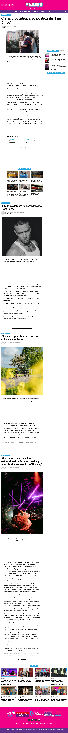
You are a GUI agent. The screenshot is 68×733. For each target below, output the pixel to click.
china (19, 136)
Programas (29, 723)
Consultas (36, 723)
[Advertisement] (25, 73)
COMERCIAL (50, 11)
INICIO (16, 11)
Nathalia (6, 27)
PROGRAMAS (27, 11)
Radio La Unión (36, 731)
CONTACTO (43, 11)
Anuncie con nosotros (46, 723)
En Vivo (22, 723)
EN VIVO (21, 11)
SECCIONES (35, 11)
